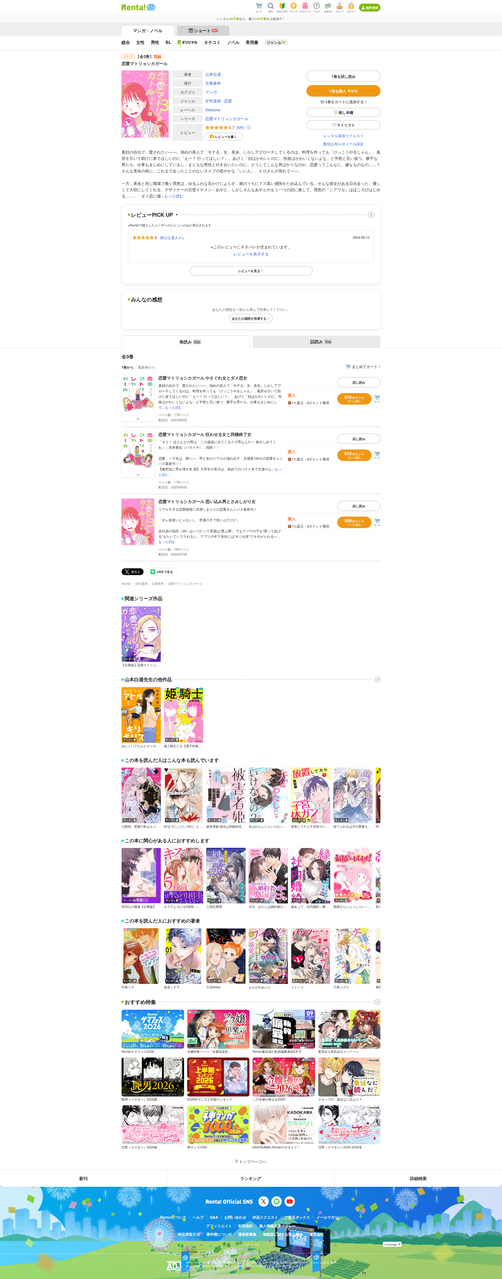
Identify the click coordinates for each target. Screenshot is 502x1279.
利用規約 (245, 1225)
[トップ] (133, 7)
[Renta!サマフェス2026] (150, 7)
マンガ (211, 92)
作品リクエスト (265, 1217)
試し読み (359, 382)
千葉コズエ (341, 987)
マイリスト (346, 124)
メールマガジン (329, 1217)
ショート (205, 30)
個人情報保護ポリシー (277, 1225)
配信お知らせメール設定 (343, 143)
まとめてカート (365, 366)
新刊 (83, 1178)
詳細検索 (418, 1178)
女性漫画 (213, 100)
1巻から (128, 367)
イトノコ (297, 987)
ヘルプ (198, 1217)
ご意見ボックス (297, 1217)
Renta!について (173, 1217)
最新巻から (146, 367)
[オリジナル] (188, 42)
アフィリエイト (219, 1225)
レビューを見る (249, 270)
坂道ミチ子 (172, 987)
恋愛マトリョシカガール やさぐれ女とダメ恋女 (202, 378)
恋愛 (228, 100)
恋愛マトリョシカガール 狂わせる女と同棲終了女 (205, 434)
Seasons (212, 109)
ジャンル (274, 42)
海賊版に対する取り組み (283, 1234)
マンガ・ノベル (147, 30)
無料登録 (372, 7)
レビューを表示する (251, 253)
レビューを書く (226, 136)
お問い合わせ (235, 1217)
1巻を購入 (343, 91)
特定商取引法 (189, 1234)
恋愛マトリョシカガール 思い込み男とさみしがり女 (207, 501)
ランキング (250, 1178)
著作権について (219, 1234)
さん (172, 237)
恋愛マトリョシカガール (226, 118)
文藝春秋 (213, 83)
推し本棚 (346, 112)
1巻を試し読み (344, 76)
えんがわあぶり (260, 987)
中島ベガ (128, 987)
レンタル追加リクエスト (343, 135)
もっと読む (174, 195)
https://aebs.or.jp (195, 1270)
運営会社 (316, 1234)
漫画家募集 (247, 1234)
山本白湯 (213, 74)
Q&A (214, 1217)
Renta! (126, 583)
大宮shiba (213, 987)
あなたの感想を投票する (249, 318)
